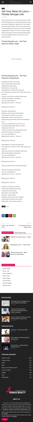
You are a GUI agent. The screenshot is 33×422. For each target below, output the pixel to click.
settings (14, 416)
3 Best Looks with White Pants (8, 226)
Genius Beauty (6, 268)
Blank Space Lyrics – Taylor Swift (20, 245)
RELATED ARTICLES (8, 232)
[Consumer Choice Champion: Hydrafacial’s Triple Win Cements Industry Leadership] (6, 311)
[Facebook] (3, 215)
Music (7, 6)
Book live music (7, 285)
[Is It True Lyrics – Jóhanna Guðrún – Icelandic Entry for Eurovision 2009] (6, 347)
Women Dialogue (7, 283)
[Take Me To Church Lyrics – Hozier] (6, 239)
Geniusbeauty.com (19, 123)
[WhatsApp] (14, 215)
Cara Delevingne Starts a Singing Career (25, 226)
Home (3, 6)
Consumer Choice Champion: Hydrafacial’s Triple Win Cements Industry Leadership (19, 310)
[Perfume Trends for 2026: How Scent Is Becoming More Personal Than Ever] (6, 319)
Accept (4, 419)
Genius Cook (6, 271)
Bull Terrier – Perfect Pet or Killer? (19, 329)
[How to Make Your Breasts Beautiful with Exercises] (6, 339)
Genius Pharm (6, 276)
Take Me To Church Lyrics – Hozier (20, 237)
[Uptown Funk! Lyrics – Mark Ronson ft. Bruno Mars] (6, 254)
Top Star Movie (7, 280)
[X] (6, 215)
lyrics (7, 206)
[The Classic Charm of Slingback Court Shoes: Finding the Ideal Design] (6, 303)
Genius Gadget (6, 278)
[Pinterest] (10, 215)
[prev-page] (3, 260)
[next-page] (5, 260)
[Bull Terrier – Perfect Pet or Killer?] (6, 332)
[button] (2, 2)
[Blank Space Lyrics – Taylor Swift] (6, 246)
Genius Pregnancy (7, 273)
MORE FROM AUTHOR (20, 232)
